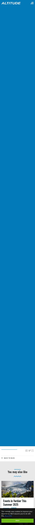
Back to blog (9, 458)
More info (8, 516)
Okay (17, 520)
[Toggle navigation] (32, 3)
